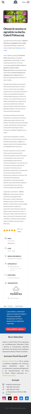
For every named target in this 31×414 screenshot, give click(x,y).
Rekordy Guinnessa (14, 278)
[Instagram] (4, 398)
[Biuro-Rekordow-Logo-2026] (15, 2)
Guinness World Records (11, 361)
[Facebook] (21, 398)
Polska (10, 306)
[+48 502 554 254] (4, 387)
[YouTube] (15, 398)
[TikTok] (10, 398)
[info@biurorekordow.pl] (4, 384)
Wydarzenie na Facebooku (15, 258)
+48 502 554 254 (12, 387)
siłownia (22, 211)
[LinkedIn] (27, 398)
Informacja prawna (9, 375)
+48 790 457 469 (12, 389)
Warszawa (19, 306)
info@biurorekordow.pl (13, 384)
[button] (3, 2)
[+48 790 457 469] (4, 389)
